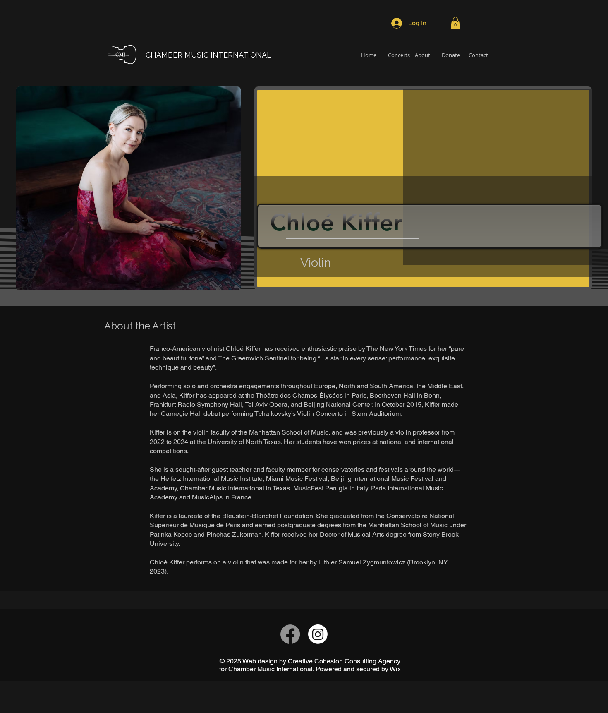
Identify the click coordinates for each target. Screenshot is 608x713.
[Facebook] (290, 634)
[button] (455, 23)
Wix (395, 669)
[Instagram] (318, 634)
